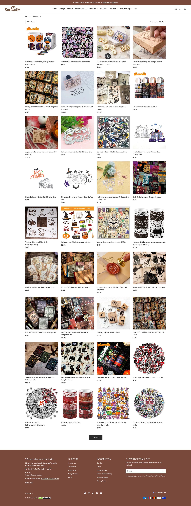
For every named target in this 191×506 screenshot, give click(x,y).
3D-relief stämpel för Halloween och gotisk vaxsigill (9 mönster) (111, 63)
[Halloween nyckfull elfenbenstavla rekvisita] (77, 223)
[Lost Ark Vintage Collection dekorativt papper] (41, 313)
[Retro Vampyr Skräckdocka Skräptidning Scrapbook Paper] (77, 313)
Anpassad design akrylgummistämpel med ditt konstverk (77, 108)
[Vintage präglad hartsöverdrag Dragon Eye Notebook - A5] (41, 358)
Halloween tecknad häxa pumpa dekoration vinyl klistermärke (111, 424)
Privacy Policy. (160, 476)
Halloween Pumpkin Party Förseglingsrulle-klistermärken (40, 63)
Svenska (28, 493)
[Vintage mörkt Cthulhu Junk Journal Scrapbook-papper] (41, 87)
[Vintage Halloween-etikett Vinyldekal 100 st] (113, 223)
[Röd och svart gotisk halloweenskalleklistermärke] (41, 403)
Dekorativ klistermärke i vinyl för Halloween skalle (147, 424)
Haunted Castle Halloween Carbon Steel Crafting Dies (146, 153)
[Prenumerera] (163, 471)
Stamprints (34, 498)
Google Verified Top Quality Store (38, 469)
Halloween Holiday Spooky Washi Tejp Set (111, 377)
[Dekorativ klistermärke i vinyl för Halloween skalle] (149, 403)
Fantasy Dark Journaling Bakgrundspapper (75, 287)
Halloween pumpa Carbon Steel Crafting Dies (76, 152)
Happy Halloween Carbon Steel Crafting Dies (40, 197)
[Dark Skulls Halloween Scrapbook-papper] (149, 177)
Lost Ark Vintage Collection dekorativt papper (40, 332)
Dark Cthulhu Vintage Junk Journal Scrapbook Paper (148, 333)
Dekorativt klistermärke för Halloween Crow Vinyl (112, 153)
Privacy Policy (101, 481)
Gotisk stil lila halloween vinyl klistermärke (75, 62)
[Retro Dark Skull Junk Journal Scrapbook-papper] (113, 87)
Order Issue (72, 470)
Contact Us (72, 463)
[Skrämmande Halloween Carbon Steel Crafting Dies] (77, 177)
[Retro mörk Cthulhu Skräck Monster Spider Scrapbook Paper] (77, 358)
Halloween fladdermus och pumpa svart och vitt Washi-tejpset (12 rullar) (149, 243)
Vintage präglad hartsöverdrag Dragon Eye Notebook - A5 (39, 378)
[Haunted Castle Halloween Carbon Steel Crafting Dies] (149, 132)
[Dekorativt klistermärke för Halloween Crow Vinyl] (113, 132)
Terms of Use (150, 476)
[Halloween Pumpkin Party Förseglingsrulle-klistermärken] (41, 42)
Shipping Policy (102, 470)
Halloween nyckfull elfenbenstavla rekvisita (75, 242)
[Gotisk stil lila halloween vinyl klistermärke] (77, 42)
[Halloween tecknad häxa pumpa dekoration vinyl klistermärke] (113, 403)
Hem (26, 16)
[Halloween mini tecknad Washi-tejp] (149, 87)
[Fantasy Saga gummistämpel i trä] (113, 313)
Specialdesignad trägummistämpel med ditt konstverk (147, 63)
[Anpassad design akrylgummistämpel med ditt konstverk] (77, 87)
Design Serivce (73, 474)
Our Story (100, 463)
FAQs (70, 477)
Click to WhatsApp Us (50, 478)
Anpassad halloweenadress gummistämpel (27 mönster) (41, 153)
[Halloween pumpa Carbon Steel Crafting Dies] (77, 132)
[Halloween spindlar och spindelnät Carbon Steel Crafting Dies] (113, 177)
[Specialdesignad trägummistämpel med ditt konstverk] (149, 42)
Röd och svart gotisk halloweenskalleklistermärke (35, 424)
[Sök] (176, 9)
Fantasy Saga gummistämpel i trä (108, 332)
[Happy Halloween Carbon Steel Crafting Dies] (41, 177)
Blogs (99, 466)
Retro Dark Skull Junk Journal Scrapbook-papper (111, 108)
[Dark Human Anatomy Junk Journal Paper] (41, 268)
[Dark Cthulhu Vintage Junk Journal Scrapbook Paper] (149, 313)
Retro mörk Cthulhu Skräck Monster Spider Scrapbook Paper (76, 378)
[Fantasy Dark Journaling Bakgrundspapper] (77, 268)
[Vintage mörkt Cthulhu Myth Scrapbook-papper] (149, 268)
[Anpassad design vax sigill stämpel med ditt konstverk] (113, 268)
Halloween (35, 16)
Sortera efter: (154, 22)
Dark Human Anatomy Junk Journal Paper (39, 287)
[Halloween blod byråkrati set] (77, 403)
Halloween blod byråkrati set (70, 422)
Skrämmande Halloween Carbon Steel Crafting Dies (77, 198)
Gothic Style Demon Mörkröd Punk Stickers (148, 377)
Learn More (29, 482)
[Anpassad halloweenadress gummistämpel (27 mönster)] (41, 132)
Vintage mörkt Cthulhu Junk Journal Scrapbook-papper (41, 108)
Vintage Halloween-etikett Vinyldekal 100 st (111, 242)
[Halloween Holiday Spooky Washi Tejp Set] (113, 358)
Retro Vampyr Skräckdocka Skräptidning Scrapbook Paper (75, 333)
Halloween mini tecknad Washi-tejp (145, 107)
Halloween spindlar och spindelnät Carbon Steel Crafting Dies (113, 198)
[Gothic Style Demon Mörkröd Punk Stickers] (149, 358)
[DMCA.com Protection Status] (44, 498)
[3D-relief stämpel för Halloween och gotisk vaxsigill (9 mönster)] (113, 42)
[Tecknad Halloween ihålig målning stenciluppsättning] (41, 223)
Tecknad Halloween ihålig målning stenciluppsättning (36, 243)
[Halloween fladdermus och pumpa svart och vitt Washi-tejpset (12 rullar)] (149, 223)
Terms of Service (102, 477)
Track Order (72, 466)
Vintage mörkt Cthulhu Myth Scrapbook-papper (149, 287)
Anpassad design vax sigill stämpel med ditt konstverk (112, 288)
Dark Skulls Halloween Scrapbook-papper (147, 197)
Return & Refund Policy (104, 474)
